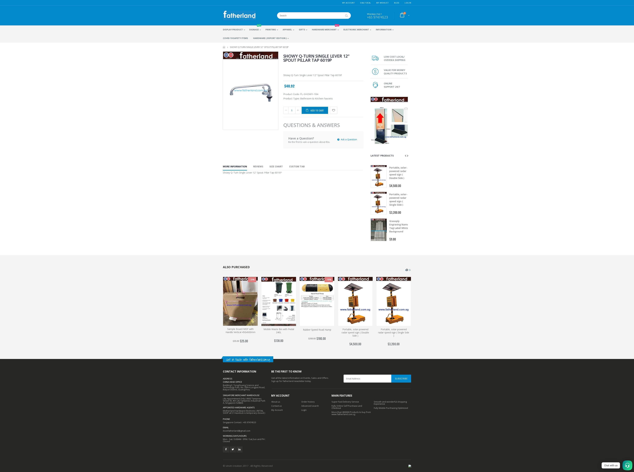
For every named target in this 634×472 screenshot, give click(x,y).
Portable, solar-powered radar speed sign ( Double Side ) (355, 332)
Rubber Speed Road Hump (317, 329)
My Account (348, 2)
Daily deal (365, 2)
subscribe (401, 378)
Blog (396, 2)
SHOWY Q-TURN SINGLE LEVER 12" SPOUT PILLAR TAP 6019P (316, 58)
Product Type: (291, 98)
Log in (408, 2)
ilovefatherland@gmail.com (236, 430)
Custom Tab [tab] (297, 166)
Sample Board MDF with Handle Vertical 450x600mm (240, 330)
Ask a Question (348, 139)
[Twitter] (233, 449)
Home (224, 47)
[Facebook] (226, 449)
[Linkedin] (239, 449)
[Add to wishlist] (333, 110)
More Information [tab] (235, 166)
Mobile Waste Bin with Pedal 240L (279, 331)
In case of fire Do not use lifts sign (398, 198)
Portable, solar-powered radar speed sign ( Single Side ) (393, 332)
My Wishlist (382, 2)
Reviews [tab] (258, 166)
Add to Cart (317, 110)
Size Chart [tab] (276, 166)
